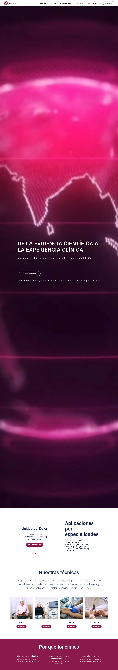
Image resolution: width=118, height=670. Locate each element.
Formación (79, 3)
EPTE (71, 622)
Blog (88, 3)
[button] (100, 3)
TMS (46, 622)
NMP (96, 622)
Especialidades (65, 3)
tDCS (21, 622)
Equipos (43, 3)
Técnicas (53, 3)
